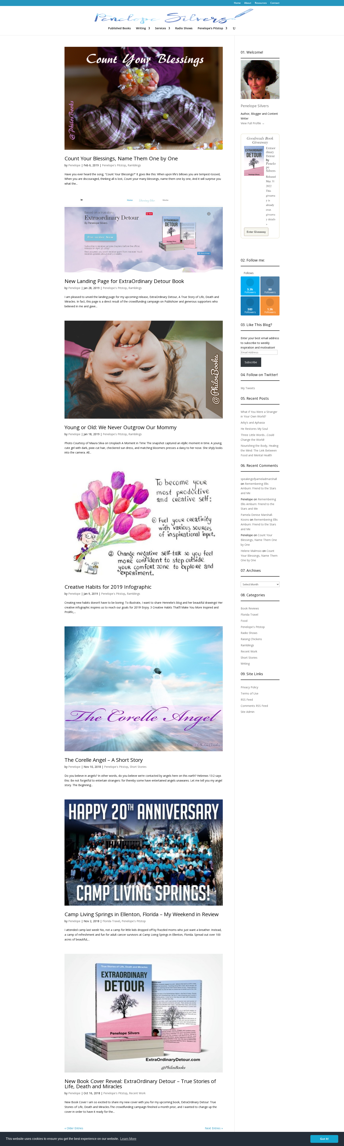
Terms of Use (249, 693)
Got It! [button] (324, 1138)
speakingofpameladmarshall (259, 479)
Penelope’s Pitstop (210, 28)
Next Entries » (214, 1128)
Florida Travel (111, 921)
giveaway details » (270, 219)
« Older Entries (73, 1128)
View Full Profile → (253, 123)
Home (237, 3)
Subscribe (251, 362)
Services (160, 28)
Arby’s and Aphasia (253, 422)
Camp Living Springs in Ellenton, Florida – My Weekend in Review (141, 914)
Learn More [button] (128, 1138)
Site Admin (247, 712)
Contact (275, 3)
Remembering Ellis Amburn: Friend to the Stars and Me (258, 488)
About (247, 3)
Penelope (74, 165)
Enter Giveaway (256, 232)
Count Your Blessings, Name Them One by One (121, 158)
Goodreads (255, 138)
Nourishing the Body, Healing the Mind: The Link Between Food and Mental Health (259, 450)
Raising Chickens (251, 639)
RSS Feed (247, 699)
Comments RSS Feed (254, 706)
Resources (261, 3)
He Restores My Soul (254, 429)
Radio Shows (184, 28)
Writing (141, 28)
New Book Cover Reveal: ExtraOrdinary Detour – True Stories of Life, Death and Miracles (140, 1083)
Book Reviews (250, 608)
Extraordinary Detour (270, 152)
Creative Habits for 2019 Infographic (107, 586)
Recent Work (137, 1093)
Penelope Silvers (255, 105)
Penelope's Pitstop (114, 165)
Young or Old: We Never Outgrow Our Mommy (120, 427)
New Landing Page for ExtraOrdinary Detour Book (124, 281)
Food (244, 621)
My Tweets (248, 388)
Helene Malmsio (251, 551)
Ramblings (134, 165)
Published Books (119, 28)
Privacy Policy (249, 687)
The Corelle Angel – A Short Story (103, 759)
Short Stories (138, 767)
